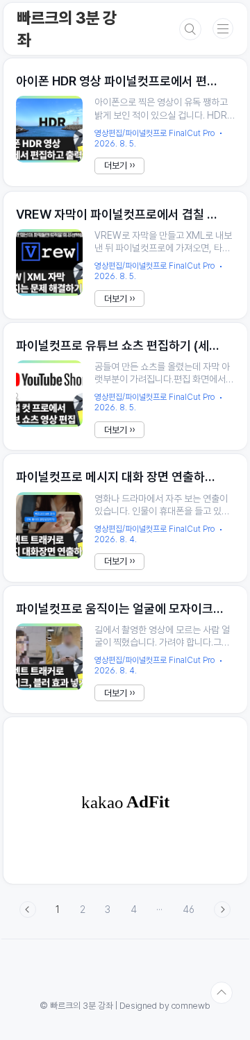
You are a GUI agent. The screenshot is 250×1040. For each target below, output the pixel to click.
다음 (222, 909)
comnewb (191, 1005)
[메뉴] (222, 28)
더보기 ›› (119, 165)
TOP (221, 993)
